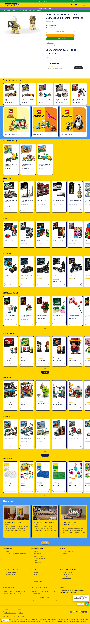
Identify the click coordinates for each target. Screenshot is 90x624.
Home (4, 10)
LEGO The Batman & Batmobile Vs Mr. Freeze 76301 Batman (10, 276)
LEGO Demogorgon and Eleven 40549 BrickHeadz (10, 356)
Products (8, 10)
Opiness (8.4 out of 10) (67, 576)
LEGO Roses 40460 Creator (74, 315)
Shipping (47, 27)
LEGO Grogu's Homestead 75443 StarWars (44, 100)
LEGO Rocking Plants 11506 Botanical (58, 316)
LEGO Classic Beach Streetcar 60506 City (42, 439)
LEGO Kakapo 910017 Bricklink (42, 400)
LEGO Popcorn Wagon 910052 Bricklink (26, 401)
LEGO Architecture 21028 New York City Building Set (27, 201)
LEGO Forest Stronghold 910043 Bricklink (58, 401)
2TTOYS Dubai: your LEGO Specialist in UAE (12, 616)
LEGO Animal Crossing (10, 134)
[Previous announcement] (2, 1)
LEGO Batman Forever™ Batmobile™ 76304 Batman (41, 276)
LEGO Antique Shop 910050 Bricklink (9, 401)
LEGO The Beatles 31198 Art (58, 240)
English (75, 0)
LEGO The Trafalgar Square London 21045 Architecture (11, 201)
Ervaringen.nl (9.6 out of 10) (69, 574)
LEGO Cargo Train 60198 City (10, 438)
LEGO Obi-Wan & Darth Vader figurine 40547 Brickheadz (58, 356)
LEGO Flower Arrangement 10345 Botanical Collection (26, 316)
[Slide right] (47, 214)
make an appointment (22, 553)
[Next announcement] (87, 1)
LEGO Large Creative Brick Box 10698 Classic (26, 482)
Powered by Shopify (23, 616)
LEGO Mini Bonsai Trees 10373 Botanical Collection (10, 316)
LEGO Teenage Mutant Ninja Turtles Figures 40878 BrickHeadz (27, 356)
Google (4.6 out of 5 (67, 578)
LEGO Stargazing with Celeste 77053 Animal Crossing (11, 165)
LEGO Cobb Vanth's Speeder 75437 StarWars (28, 100)
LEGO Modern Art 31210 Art (9, 240)
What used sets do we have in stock (13, 576)
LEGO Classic (36, 134)
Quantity (47, 42)
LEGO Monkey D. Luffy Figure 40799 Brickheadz (74, 356)
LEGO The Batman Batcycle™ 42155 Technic (74, 276)
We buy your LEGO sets (11, 572)
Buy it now (60, 35)
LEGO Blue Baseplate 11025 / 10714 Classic (42, 482)
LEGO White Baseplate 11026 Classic (10, 482)
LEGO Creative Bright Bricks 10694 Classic (75, 482)
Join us (64, 556)
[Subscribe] (55, 600)
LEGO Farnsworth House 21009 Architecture (58, 201)
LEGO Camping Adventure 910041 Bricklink (75, 401)
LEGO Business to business (68, 555)
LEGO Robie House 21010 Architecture (41, 201)
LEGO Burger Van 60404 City (58, 438)
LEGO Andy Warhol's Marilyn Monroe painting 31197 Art (74, 241)
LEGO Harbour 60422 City (73, 438)
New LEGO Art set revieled (13, 523)
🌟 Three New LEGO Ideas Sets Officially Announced (71, 524)
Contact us (8, 551)
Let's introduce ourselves (68, 551)
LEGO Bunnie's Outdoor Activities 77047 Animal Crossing (44, 165)
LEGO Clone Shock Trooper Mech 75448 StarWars (78, 100)
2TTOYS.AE (36, 551)
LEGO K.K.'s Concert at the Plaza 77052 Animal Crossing (27, 165)
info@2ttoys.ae (37, 562)
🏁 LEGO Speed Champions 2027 (43, 523)
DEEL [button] (48, 57)
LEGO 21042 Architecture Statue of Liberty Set (75, 201)
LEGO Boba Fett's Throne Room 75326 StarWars (10, 100)
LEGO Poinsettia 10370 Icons (42, 315)
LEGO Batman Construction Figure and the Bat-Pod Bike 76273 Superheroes (59, 277)
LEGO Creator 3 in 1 (66, 134)
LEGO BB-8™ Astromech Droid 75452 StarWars (62, 100)
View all (45, 372)
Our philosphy (65, 553)
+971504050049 (42, 564)
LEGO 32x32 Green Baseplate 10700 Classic (58, 482)
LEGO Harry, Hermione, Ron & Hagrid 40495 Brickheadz (42, 356)
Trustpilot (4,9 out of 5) (67, 572)
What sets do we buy (10, 574)
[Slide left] (42, 214)
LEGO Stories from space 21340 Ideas (42, 241)
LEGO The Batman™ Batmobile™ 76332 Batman (26, 276)
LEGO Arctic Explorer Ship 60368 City (26, 439)
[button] (2, 4)
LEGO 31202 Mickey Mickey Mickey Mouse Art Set (25, 241)
